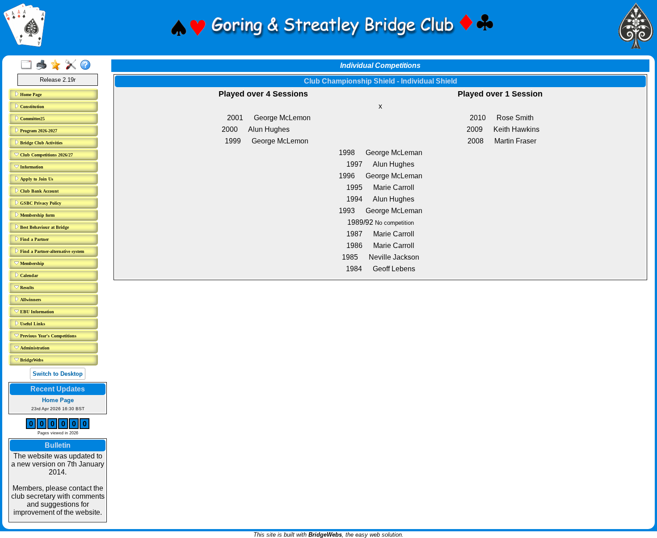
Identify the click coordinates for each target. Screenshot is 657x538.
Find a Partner (34, 239)
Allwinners (30, 299)
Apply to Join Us (36, 179)
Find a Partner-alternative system (51, 251)
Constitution (31, 106)
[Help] (87, 65)
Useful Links (32, 323)
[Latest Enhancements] (58, 65)
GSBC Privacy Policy (40, 203)
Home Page (30, 94)
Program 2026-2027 (38, 130)
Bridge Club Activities (41, 142)
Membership (31, 263)
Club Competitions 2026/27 (46, 154)
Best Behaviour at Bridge (44, 227)
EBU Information (36, 311)
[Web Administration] (72, 65)
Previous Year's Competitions (47, 335)
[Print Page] (43, 65)
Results (26, 287)
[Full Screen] (28, 65)
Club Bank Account (39, 191)
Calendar (28, 275)
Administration (34, 347)
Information (31, 166)
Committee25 (32, 118)
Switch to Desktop (58, 373)
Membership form (37, 215)
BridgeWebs (31, 359)
